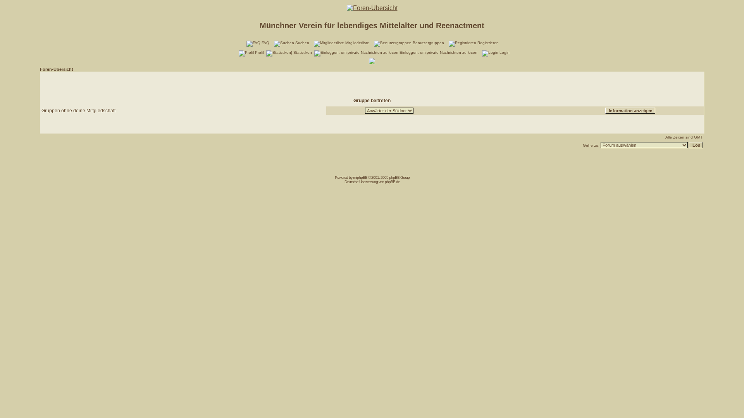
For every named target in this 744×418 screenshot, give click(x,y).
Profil (259, 52)
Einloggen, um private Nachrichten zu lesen (438, 52)
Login (504, 52)
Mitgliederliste (357, 43)
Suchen (302, 43)
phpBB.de (392, 182)
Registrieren (488, 43)
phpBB (362, 177)
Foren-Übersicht (56, 69)
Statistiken (302, 52)
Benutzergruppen (428, 43)
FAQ (265, 43)
